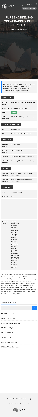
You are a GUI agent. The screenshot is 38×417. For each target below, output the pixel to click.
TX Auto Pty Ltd (6, 337)
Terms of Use (11, 399)
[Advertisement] (19, 50)
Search (34, 308)
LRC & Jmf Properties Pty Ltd (10, 347)
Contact (23, 399)
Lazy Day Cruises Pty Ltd (9, 342)
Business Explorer (29, 8)
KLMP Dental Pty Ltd (7, 328)
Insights (29, 4)
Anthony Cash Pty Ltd (8, 318)
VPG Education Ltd (7, 332)
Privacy (18, 399)
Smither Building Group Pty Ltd (10, 323)
